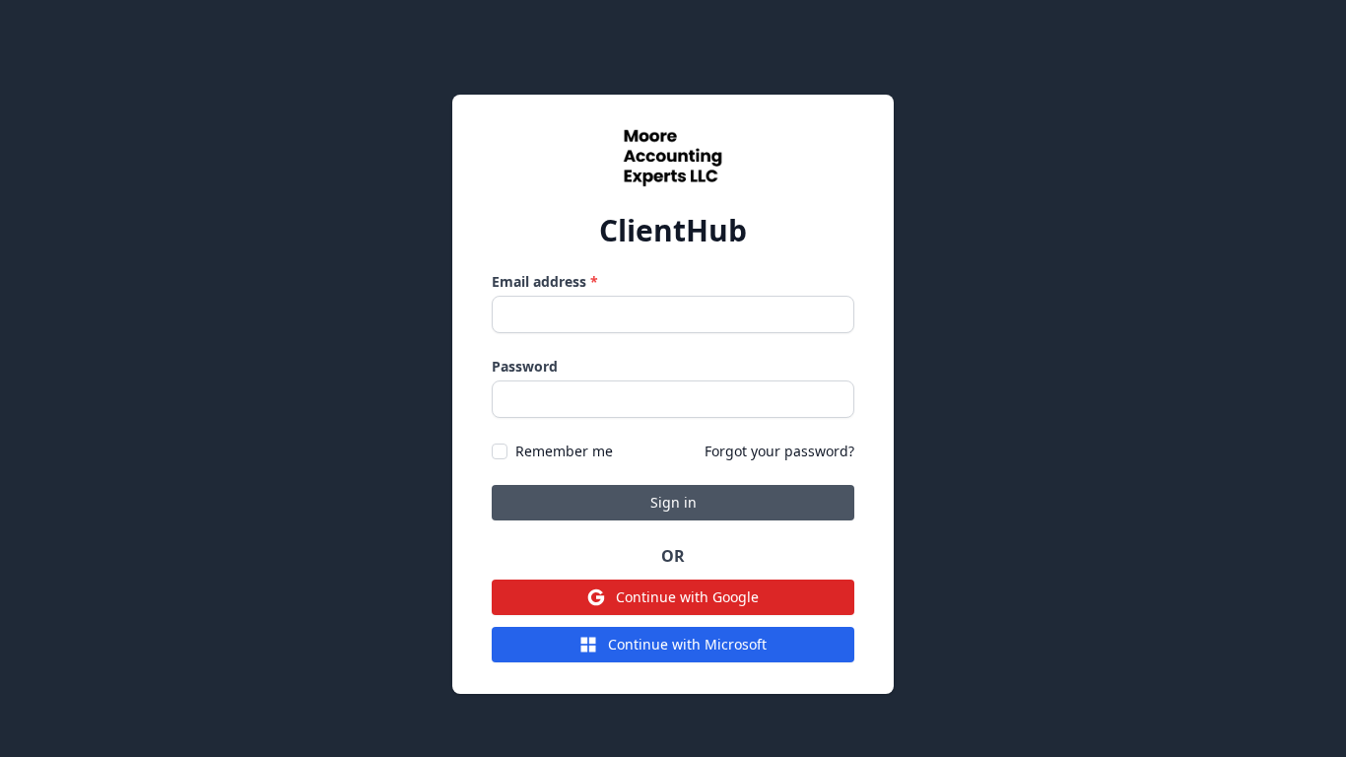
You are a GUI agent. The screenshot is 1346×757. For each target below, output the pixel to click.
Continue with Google (687, 596)
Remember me (564, 451)
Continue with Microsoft (687, 644)
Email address (545, 281)
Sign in (673, 502)
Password (525, 366)
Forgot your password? (779, 451)
